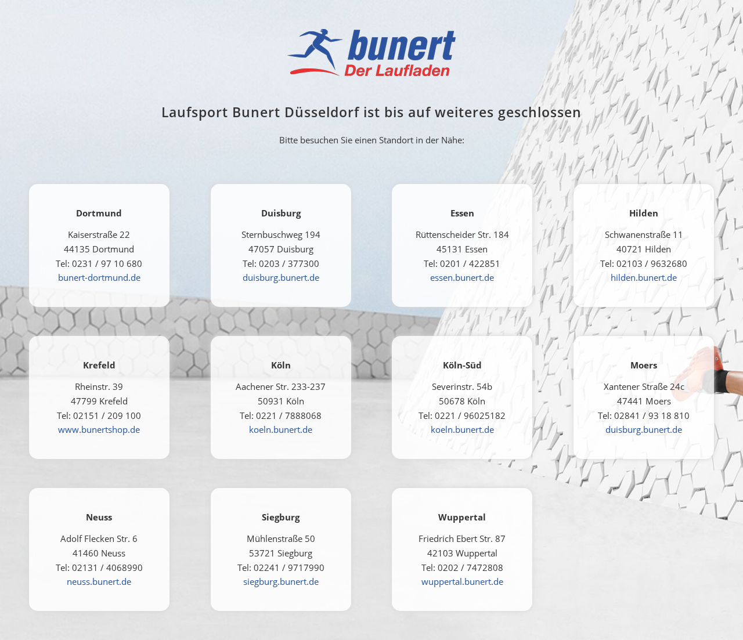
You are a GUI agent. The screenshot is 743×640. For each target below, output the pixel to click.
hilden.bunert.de (644, 277)
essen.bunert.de (462, 277)
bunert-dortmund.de (99, 277)
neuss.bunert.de (99, 581)
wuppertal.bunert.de (462, 581)
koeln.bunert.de (280, 429)
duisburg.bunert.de (281, 277)
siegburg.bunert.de (281, 581)
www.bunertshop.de (99, 429)
